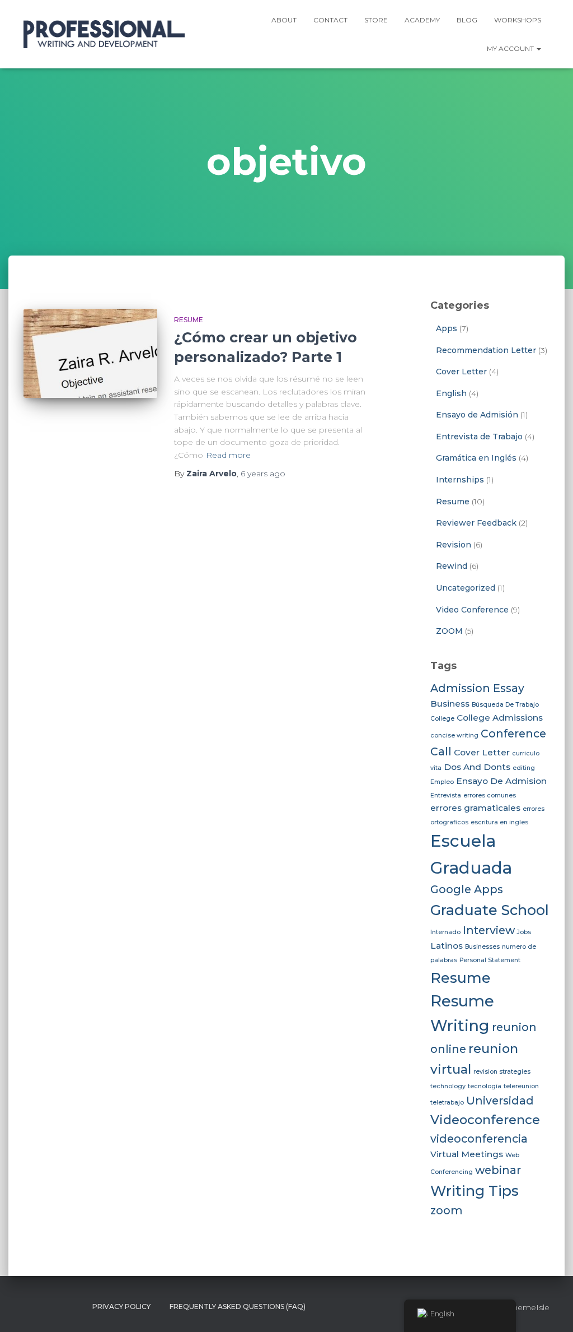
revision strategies (501, 1071)
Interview (489, 930)
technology (448, 1086)
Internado (445, 932)
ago (263, 473)
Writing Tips (474, 1190)
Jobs (524, 932)
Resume (188, 319)
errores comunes (489, 795)
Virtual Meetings (466, 1154)
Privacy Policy (121, 1306)
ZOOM (449, 631)
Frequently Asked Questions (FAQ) (238, 1306)
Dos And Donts (477, 767)
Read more (228, 455)
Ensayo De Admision (501, 781)
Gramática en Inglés (476, 458)
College (442, 718)
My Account (511, 48)
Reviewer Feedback (476, 523)
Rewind (451, 566)
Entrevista (445, 795)
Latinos (446, 945)
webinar (498, 1170)
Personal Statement (489, 960)
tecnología (484, 1086)
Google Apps (466, 889)
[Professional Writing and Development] (104, 34)
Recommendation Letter (486, 350)
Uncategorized (465, 588)
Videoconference (485, 1119)
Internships (460, 480)
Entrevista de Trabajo (479, 436)
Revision (453, 545)
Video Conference (472, 610)
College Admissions (500, 717)
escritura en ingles (499, 822)
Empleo (442, 782)
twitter (53, 1306)
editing (524, 768)
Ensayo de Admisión (477, 415)
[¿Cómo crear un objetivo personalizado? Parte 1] (90, 353)
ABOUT (284, 20)
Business (449, 703)
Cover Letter (461, 371)
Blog (467, 20)
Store (376, 20)
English (451, 393)
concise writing (454, 735)
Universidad (500, 1100)
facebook (32, 1306)
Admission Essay (477, 688)
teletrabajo (447, 1102)
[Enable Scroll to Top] (551, 1310)
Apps (446, 328)
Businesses (482, 946)
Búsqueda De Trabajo (505, 704)
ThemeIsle (529, 1307)
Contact (330, 20)
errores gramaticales (475, 807)
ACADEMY (422, 20)
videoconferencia (479, 1138)
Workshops (517, 20)
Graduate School (489, 909)
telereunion (521, 1086)
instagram (73, 1306)
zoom (446, 1210)
